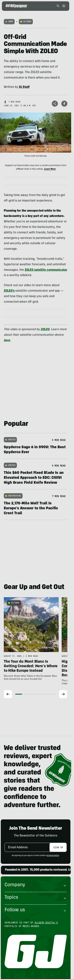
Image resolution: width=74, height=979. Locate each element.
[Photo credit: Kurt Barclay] (35, 133)
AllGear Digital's (46, 922)
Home (10, 21)
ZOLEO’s (9, 290)
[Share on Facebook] (64, 104)
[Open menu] (63, 6)
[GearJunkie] (16, 6)
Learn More (50, 169)
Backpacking (14, 496)
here (7, 340)
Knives (11, 439)
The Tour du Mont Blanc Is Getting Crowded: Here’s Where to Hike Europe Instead (30, 666)
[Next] (63, 694)
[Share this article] (55, 103)
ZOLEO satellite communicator (46, 270)
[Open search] (58, 6)
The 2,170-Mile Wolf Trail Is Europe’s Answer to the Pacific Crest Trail (31, 508)
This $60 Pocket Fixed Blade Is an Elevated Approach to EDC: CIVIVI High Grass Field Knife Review (34, 478)
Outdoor (27, 21)
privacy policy (53, 856)
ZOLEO (45, 329)
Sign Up (58, 847)
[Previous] (8, 694)
